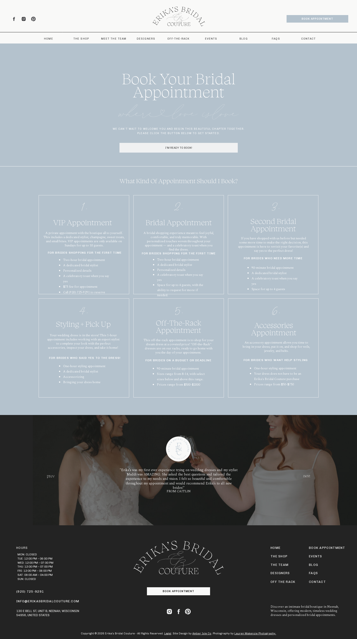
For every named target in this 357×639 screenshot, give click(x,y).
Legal (167, 633)
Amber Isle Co (201, 633)
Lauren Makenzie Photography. (255, 633)
